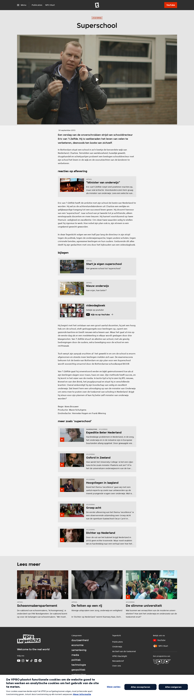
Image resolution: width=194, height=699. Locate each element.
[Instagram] (23, 660)
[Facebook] (40, 660)
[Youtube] (18, 660)
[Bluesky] (27, 660)
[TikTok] (31, 660)
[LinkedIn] (35, 660)
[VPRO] (162, 662)
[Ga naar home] (97, 5)
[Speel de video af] (97, 79)
